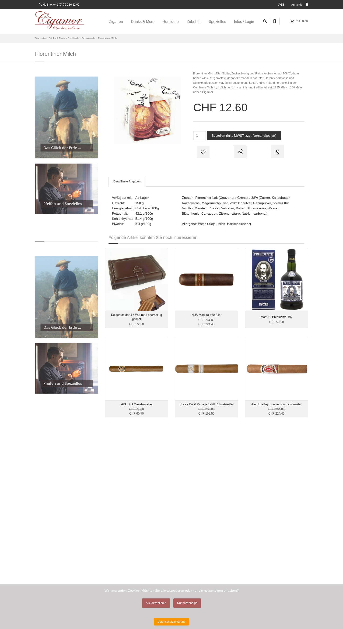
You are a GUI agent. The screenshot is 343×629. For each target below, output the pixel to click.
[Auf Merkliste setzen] (202, 151)
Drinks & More (57, 38)
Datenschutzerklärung (172, 621)
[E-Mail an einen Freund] (239, 151)
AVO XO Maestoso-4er (136, 404)
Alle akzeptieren (156, 603)
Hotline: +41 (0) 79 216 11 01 (61, 4)
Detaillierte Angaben (126, 181)
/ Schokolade (87, 38)
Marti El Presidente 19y (276, 317)
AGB (281, 4)
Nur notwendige (187, 603)
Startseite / (41, 38)
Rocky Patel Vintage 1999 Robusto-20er (206, 404)
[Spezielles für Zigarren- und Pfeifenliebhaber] (66, 189)
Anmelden (298, 4)
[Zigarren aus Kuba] (66, 117)
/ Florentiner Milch (106, 38)
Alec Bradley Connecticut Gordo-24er (276, 404)
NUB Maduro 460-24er (206, 315)
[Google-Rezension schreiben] (277, 151)
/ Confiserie (72, 38)
